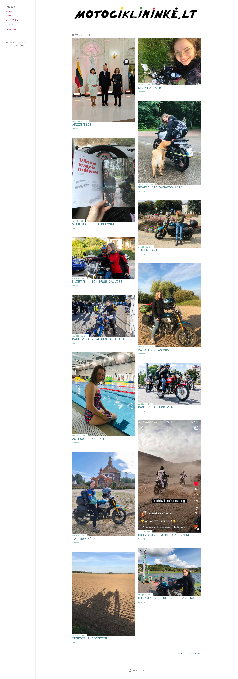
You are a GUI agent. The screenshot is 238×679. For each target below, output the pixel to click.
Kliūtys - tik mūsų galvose (97, 282)
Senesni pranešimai (189, 653)
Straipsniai (10, 15)
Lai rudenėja (83, 539)
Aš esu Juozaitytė (88, 439)
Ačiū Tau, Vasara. (154, 350)
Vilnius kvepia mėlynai (93, 224)
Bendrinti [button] (75, 129)
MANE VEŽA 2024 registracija (98, 339)
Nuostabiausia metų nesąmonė (164, 535)
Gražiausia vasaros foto (160, 187)
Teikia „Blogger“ (139, 670)
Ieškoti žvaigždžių (89, 638)
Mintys (9, 11)
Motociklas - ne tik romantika (166, 598)
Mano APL (11, 24)
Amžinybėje (81, 125)
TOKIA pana (147, 250)
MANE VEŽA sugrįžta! (156, 407)
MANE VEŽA (12, 20)
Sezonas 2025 (149, 88)
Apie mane (11, 29)
